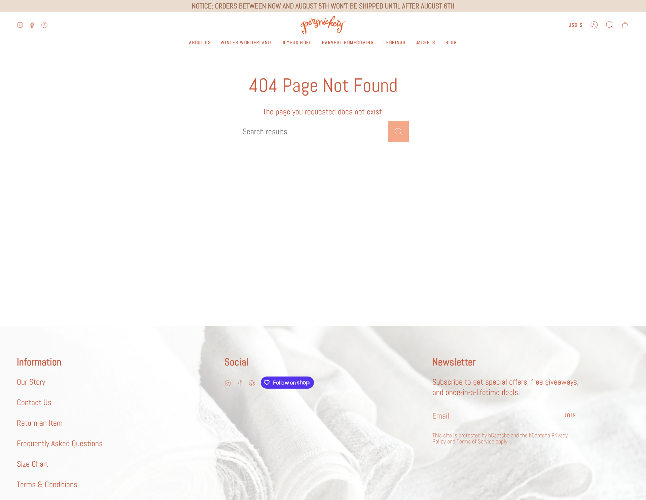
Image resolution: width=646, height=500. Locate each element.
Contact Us (34, 402)
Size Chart (32, 464)
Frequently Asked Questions (60, 443)
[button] (609, 25)
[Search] (398, 131)
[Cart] (625, 25)
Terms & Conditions (47, 484)
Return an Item (40, 423)
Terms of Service (475, 441)
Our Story (31, 382)
